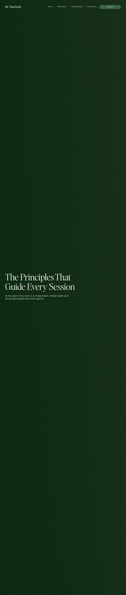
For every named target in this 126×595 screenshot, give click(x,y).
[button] (50, 7)
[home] (13, 6)
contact (110, 7)
